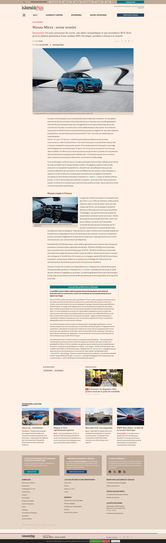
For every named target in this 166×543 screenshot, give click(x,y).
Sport (108, 2)
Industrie (77, 2)
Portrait (99, 2)
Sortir (23, 507)
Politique (25, 510)
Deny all (106, 541)
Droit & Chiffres (27, 519)
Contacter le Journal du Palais (73, 500)
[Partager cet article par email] (132, 41)
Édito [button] (35, 15)
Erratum (66, 509)
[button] (24, 15)
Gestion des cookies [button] (70, 512)
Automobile (88, 2)
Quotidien (25, 516)
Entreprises (76, 15)
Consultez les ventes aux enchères (117, 494)
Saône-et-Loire (69, 489)
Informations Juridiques (29, 513)
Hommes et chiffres (54, 15)
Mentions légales (69, 503)
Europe (24, 495)
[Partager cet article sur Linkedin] (129, 41)
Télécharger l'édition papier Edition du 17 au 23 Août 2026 (115, 508)
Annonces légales (76, 472)
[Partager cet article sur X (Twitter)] (122, 41)
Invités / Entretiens (98, 15)
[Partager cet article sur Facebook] (125, 41)
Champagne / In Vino (28, 489)
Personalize (115, 541)
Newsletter (130, 2)
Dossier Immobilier (28, 501)
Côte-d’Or (67, 483)
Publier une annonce (112, 486)
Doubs (66, 486)
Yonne (66, 492)
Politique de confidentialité (73, 506)
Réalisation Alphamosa (48, 525)
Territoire (66, 2)
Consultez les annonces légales (116, 483)
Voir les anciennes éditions (114, 513)
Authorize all (96, 541)
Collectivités (55, 2)
